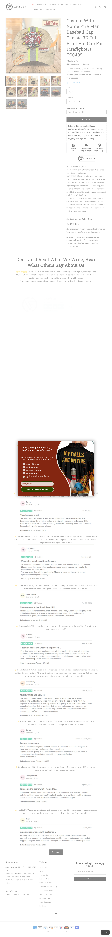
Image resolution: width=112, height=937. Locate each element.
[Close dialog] (92, 443)
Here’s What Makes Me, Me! (37, 489)
